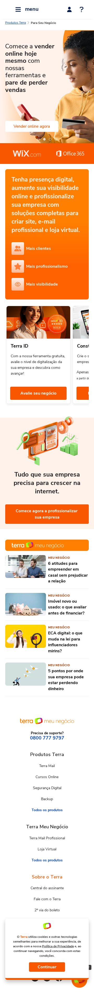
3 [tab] (49, 139)
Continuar (47, 967)
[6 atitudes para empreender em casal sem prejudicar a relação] (25, 569)
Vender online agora (32, 126)
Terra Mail (47, 765)
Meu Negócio (59, 558)
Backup (47, 799)
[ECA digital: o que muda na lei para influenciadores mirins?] (25, 639)
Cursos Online (47, 776)
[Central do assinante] (69, 9)
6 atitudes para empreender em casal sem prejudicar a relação (68, 572)
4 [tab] (55, 139)
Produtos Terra (15, 22)
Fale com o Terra (47, 899)
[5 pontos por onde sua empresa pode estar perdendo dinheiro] (25, 677)
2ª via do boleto (47, 910)
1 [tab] (38, 139)
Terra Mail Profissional (47, 838)
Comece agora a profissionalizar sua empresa (47, 514)
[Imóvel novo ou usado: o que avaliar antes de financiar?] (25, 604)
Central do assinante (47, 888)
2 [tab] (44, 139)
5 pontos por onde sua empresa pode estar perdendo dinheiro (66, 679)
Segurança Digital (47, 787)
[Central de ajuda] (82, 10)
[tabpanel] (47, 86)
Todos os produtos (47, 810)
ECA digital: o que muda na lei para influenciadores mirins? (65, 642)
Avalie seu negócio (38, 393)
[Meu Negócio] (47, 545)
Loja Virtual (47, 849)
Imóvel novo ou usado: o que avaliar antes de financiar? (67, 607)
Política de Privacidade (58, 946)
